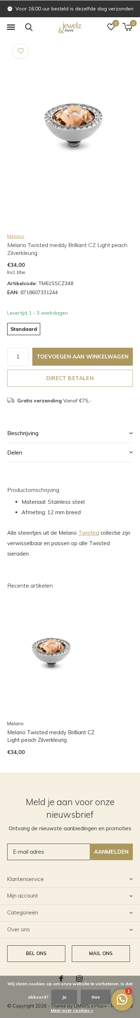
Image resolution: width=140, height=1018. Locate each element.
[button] (11, 27)
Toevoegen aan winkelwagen (83, 356)
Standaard (23, 329)
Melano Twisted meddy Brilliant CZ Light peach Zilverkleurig (50, 736)
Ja (64, 997)
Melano (15, 236)
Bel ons (36, 953)
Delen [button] (14, 452)
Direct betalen (70, 378)
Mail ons (101, 953)
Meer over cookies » (72, 1010)
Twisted (88, 532)
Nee (96, 997)
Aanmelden (111, 851)
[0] (127, 27)
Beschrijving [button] (22, 433)
